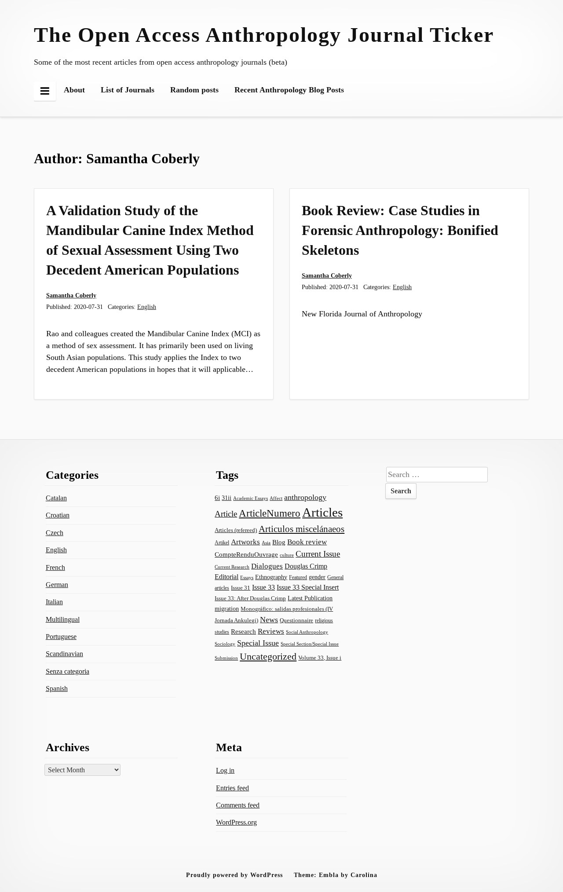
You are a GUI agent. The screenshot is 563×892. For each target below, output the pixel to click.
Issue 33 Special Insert (308, 587)
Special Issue (258, 643)
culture (287, 555)
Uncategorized (268, 656)
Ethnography (271, 577)
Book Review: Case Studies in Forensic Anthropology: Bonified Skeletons (400, 230)
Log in (225, 770)
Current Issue (318, 553)
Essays (246, 577)
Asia (266, 542)
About (74, 89)
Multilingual (63, 619)
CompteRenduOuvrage (246, 554)
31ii (226, 498)
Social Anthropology (307, 632)
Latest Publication (310, 598)
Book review (307, 542)
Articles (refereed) (236, 530)
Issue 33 (263, 587)
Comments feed (238, 805)
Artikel (222, 543)
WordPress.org (236, 822)
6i (217, 497)
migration (227, 608)
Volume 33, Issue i (319, 657)
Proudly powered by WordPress (234, 874)
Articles (322, 512)
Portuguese (61, 636)
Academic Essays (250, 498)
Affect (276, 498)
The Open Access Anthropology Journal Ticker (264, 34)
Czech (54, 532)
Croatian (57, 515)
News (269, 619)
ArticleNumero (269, 513)
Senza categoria (67, 671)
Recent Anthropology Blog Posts (289, 89)
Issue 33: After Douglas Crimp (250, 598)
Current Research (232, 566)
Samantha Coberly (71, 295)
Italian (54, 602)
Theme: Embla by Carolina (335, 874)
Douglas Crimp (306, 566)
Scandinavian (64, 653)
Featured (298, 577)
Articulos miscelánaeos (301, 529)
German (57, 584)
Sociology (225, 643)
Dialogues (267, 566)
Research (243, 631)
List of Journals (127, 89)
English (146, 306)
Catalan (56, 498)
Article (226, 513)
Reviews (271, 631)
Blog (278, 542)
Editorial (226, 576)
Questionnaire (296, 620)
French (55, 567)
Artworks (245, 542)
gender (317, 577)
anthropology (305, 497)
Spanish (57, 688)
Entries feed (232, 788)
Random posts (194, 89)
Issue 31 (240, 587)
